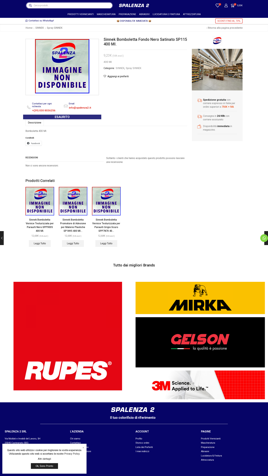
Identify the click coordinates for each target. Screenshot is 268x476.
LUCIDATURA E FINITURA (166, 14)
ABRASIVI (144, 14)
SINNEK (39, 27)
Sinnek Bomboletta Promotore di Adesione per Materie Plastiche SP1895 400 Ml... (73, 225)
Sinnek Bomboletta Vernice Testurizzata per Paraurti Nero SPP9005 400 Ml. (40, 225)
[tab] (34, 122)
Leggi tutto (40, 243)
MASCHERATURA (106, 14)
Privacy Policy (72, 453)
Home (29, 27)
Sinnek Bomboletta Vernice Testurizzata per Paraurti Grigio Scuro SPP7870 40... (106, 225)
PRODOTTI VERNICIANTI (80, 14)
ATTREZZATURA (192, 14)
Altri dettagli (44, 458)
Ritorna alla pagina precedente (225, 27)
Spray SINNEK (55, 27)
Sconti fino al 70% (228, 21)
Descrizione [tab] (34, 122)
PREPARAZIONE (127, 14)
